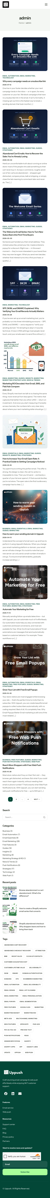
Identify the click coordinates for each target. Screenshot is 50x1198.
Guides (39, 148)
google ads (25, 1007)
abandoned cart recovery (15, 945)
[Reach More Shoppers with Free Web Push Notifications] (25, 738)
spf (20, 1047)
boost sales (17, 956)
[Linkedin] (13, 1093)
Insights (29, 378)
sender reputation (12, 1041)
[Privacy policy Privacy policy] (25, 1136)
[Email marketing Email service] (25, 1107)
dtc (17, 979)
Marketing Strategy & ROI (14, 380)
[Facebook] (6, 1093)
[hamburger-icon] (46, 4)
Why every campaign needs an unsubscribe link (24, 81)
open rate (24, 1024)
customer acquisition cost (15, 962)
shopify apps (9, 1047)
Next (36, 799)
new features (10, 1024)
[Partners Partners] (25, 1141)
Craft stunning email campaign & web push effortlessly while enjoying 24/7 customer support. (20, 1083)
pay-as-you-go (10, 1030)
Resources (7, 1119)
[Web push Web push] (25, 1112)
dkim (6, 973)
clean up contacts (34, 956)
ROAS (26, 1035)
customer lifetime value (14, 967)
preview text (26, 1030)
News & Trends (33, 380)
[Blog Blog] (25, 1132)
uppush (18, 1052)
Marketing (39, 378)
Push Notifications (11, 762)
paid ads (36, 1024)
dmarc (15, 973)
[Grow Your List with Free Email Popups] (25, 660)
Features (6, 1102)
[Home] (6, 4)
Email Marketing (27, 76)
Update (7, 1052)
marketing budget (12, 1013)
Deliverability (35, 967)
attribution (40, 951)
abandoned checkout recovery (17, 951)
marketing (39, 1007)
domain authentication (32, 973)
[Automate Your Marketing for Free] (25, 582)
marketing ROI (30, 1013)
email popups (9, 1001)
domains (7, 979)
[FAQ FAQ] (25, 1128)
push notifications (12, 1035)
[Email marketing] (25, 1072)
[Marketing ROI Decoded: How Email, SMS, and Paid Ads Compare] (25, 356)
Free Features (19, 684)
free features (10, 1007)
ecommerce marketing (32, 979)
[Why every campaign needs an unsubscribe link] (25, 54)
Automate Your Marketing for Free (18, 609)
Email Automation (11, 76)
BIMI (5, 956)
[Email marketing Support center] (25, 1124)
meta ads (8, 1018)
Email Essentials (10, 453)
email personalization (32, 996)
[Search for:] (25, 817)
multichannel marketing (26, 1018)
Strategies (8, 150)
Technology (8, 78)
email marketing (11, 996)
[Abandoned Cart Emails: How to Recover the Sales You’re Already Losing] (25, 126)
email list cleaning (27, 990)
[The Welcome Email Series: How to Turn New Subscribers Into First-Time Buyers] (25, 204)
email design (9, 990)
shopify (27, 1041)
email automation (11, 984)
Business (6, 529)
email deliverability (32, 984)
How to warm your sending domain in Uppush (23, 534)
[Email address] (20, 1093)
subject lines (32, 1047)
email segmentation (28, 1001)
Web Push (35, 762)
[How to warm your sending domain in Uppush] (25, 506)
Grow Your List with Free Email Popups (20, 689)
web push (29, 1052)
